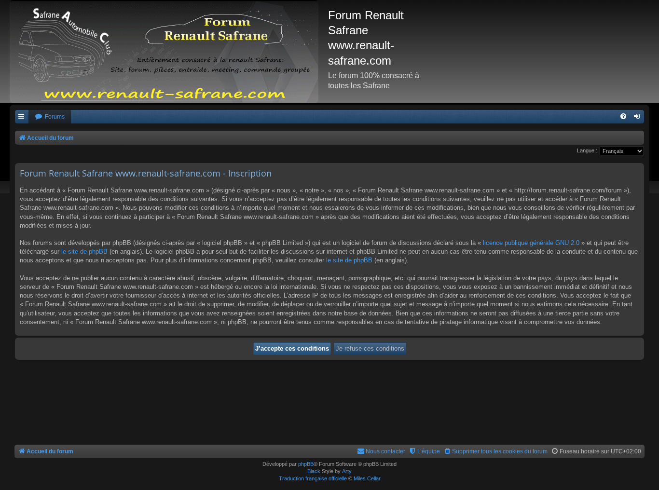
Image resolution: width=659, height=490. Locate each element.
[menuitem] (49, 116)
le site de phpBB (84, 251)
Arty (347, 471)
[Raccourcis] (21, 116)
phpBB (306, 464)
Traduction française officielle (313, 478)
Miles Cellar (367, 478)
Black (313, 471)
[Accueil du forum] (169, 51)
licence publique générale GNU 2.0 (531, 242)
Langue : (587, 150)
